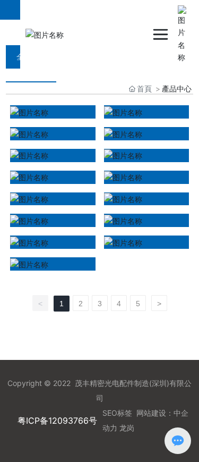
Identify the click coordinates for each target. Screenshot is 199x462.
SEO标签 (117, 412)
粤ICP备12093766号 (57, 420)
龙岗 (126, 427)
